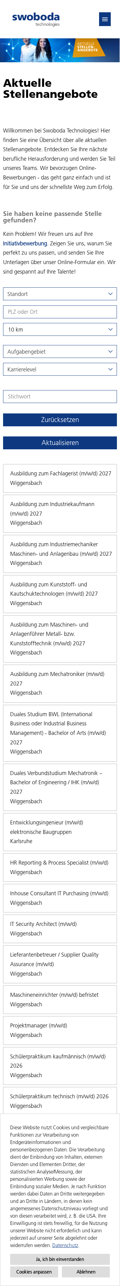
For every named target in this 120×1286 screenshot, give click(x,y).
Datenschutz (65, 1245)
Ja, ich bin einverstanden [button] (60, 1259)
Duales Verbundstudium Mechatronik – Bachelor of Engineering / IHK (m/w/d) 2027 (56, 782)
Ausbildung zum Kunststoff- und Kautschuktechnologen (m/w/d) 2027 (54, 589)
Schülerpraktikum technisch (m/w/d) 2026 (59, 1096)
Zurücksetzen (60, 420)
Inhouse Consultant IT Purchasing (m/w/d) (59, 893)
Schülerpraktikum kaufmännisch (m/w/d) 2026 (58, 1061)
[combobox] (60, 329)
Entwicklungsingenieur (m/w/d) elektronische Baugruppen (46, 827)
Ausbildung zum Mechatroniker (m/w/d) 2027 (57, 678)
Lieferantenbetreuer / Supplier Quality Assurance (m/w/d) (54, 959)
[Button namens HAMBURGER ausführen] (105, 19)
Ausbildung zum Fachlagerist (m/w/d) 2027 (60, 473)
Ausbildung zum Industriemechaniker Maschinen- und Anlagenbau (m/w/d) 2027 (61, 549)
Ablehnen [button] (86, 1272)
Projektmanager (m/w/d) (38, 1025)
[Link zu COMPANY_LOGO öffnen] (36, 19)
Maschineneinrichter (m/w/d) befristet (54, 994)
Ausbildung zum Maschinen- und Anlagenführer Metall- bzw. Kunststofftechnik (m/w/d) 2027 (49, 634)
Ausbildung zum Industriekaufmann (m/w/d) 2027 (52, 509)
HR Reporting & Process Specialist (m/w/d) (59, 862)
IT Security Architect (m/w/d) (43, 923)
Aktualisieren (60, 443)
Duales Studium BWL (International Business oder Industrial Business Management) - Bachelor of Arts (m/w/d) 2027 (58, 728)
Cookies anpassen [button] (34, 1272)
